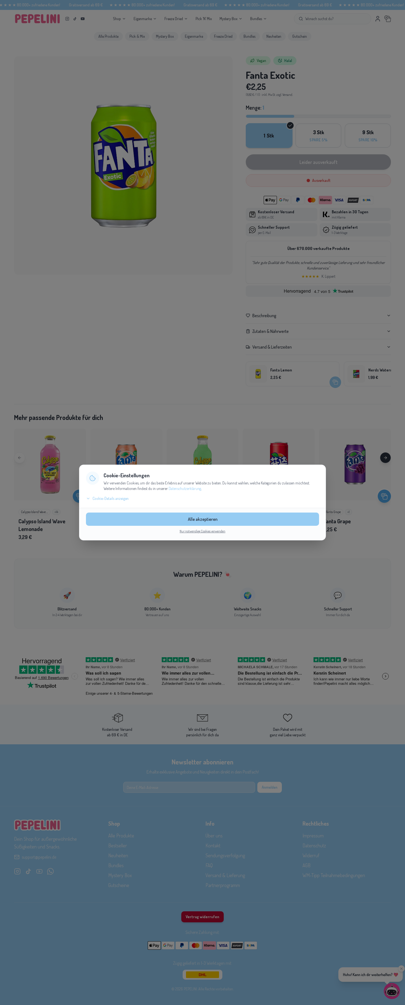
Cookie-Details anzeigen (111, 498)
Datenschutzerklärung (185, 488)
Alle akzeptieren (202, 519)
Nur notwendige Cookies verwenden (202, 531)
